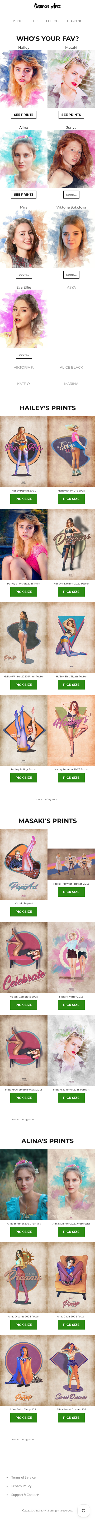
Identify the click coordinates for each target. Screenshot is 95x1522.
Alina (23, 127)
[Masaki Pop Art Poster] (24, 864)
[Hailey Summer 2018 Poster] (24, 544)
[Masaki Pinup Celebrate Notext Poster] (24, 1050)
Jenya (71, 127)
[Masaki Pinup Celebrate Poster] (24, 957)
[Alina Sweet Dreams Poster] (71, 1370)
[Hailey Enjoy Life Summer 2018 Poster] (71, 451)
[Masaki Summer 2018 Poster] (71, 1050)
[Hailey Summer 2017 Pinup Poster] (71, 730)
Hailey (23, 47)
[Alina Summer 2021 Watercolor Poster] (71, 1184)
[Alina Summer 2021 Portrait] (24, 1184)
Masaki (71, 47)
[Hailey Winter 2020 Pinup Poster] (24, 637)
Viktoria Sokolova (71, 207)
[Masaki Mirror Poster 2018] (71, 957)
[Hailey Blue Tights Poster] (71, 637)
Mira (23, 207)
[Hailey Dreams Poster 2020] (71, 544)
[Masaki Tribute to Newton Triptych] (71, 864)
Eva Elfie (23, 287)
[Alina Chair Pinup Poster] (71, 1277)
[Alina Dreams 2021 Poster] (24, 1277)
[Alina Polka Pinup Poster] (24, 1370)
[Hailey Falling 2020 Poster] (24, 730)
